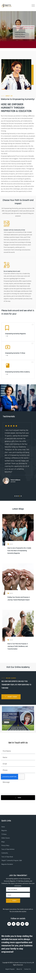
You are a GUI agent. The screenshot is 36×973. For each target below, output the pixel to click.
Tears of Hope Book (7, 857)
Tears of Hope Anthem (7, 849)
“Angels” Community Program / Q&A (11, 860)
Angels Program (9, 969)
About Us (19, 969)
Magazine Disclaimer (7, 864)
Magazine (4, 830)
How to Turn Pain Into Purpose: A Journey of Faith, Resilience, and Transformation (17, 646)
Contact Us (27, 969)
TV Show (3, 834)
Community (4, 853)
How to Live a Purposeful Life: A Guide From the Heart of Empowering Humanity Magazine (19, 550)
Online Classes (5, 838)
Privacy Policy (5, 845)
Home (3, 827)
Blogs (3, 842)
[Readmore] (6, 336)
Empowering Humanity (25, 962)
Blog (11, 544)
